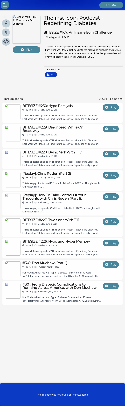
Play (29, 49)
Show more (54, 69)
